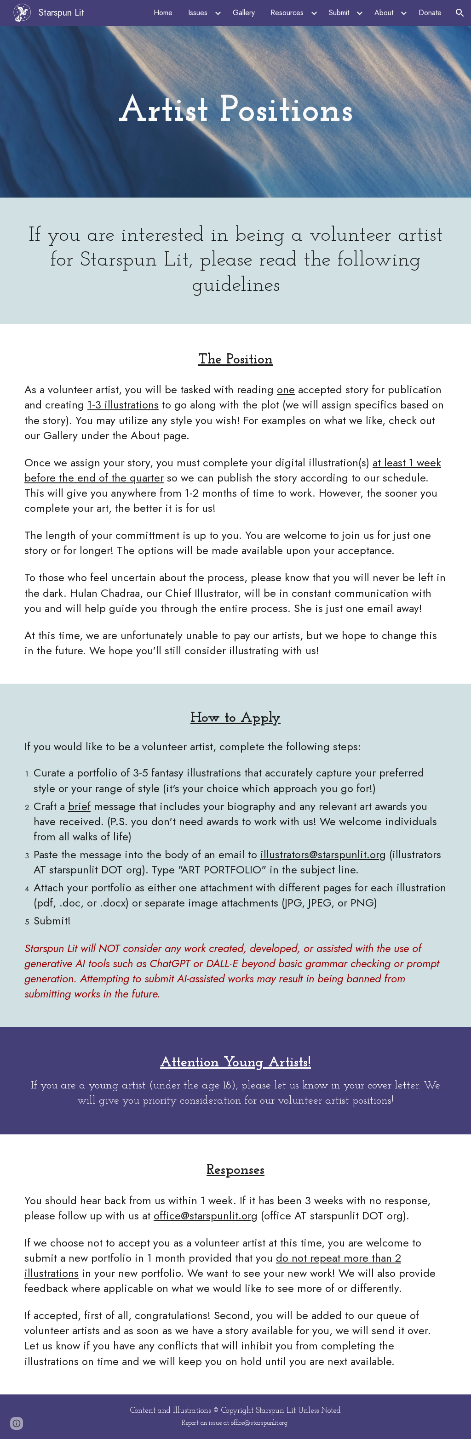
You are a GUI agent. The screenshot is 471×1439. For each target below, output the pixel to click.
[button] (460, 13)
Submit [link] (339, 12)
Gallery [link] (244, 12)
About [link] (383, 12)
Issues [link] (197, 12)
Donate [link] (430, 12)
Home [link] (163, 12)
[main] (236, 111)
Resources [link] (287, 12)
